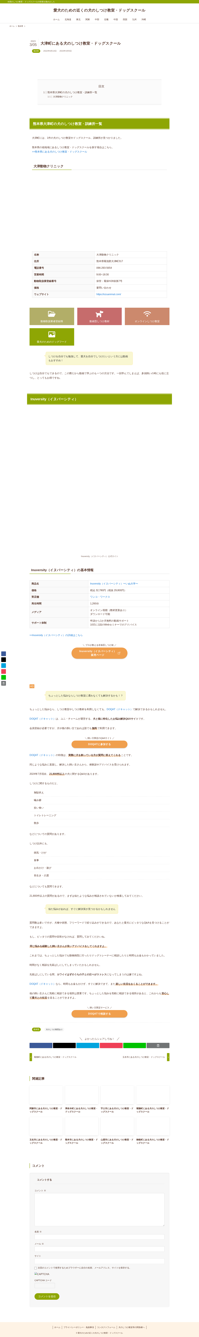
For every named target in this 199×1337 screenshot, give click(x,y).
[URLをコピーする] (158, 1045)
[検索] (189, 1)
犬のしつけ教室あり (54, 1029)
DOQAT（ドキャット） (120, 709)
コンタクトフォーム (106, 1327)
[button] (41, 1045)
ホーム (57, 1327)
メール (39, 1244)
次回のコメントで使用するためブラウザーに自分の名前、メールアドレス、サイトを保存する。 (84, 1267)
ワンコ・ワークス (100, 596)
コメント (40, 1190)
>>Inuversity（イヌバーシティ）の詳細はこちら (56, 635)
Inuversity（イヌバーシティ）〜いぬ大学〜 (114, 583)
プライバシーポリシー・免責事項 (79, 1327)
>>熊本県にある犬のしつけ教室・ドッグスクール (59, 151)
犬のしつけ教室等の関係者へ (131, 1327)
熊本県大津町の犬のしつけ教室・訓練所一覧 (72, 92)
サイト (38, 1256)
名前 (38, 1231)
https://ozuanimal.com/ (108, 294)
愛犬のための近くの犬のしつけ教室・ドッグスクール (99, 10)
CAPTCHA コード (43, 1280)
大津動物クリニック (63, 96)
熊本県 (36, 51)
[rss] (185, 1)
